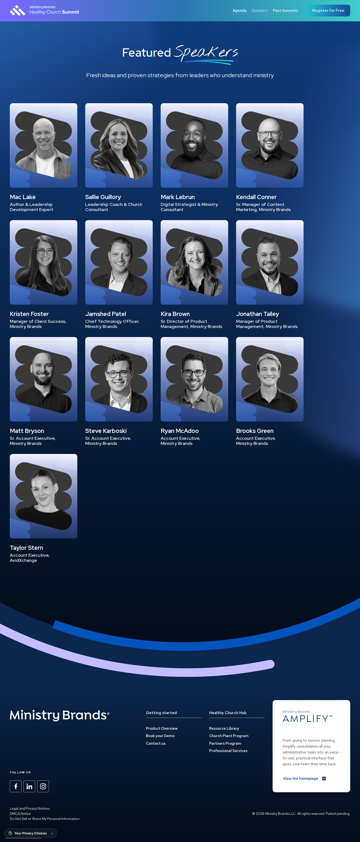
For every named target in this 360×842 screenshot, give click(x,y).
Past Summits (285, 10)
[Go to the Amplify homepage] (307, 716)
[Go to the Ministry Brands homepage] (59, 716)
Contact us (156, 743)
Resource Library (224, 728)
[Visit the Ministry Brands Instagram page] (43, 786)
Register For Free (328, 10)
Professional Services (228, 750)
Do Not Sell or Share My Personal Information (45, 819)
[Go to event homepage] (44, 10)
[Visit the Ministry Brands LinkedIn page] (29, 786)
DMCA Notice (20, 813)
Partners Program (225, 743)
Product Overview (162, 728)
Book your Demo (160, 735)
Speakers (260, 10)
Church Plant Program (229, 735)
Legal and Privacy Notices (29, 808)
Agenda (240, 10)
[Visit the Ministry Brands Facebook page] (16, 786)
